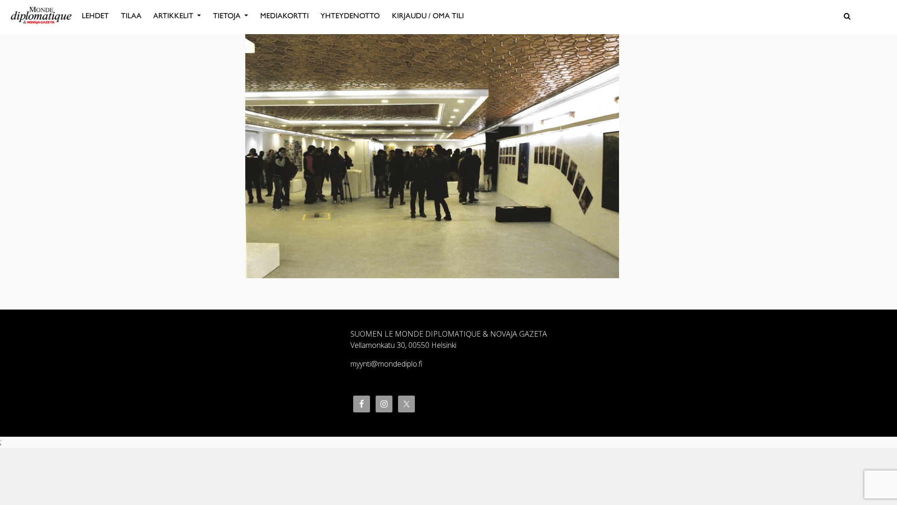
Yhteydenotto (350, 15)
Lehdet (95, 15)
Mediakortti (284, 15)
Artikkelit (174, 15)
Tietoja (227, 15)
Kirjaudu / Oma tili (428, 15)
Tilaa (131, 15)
